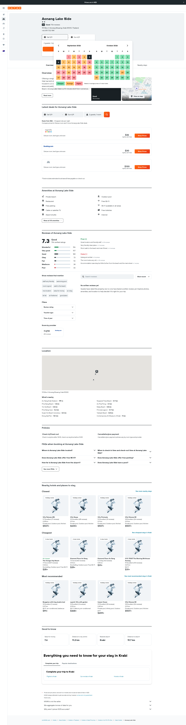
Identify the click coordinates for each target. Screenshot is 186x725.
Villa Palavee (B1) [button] (49, 517)
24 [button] (79, 72)
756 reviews (55, 25)
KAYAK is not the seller (52, 701)
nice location (47, 291)
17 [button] (79, 67)
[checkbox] (52, 332)
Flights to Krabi (52, 676)
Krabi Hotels (118, 720)
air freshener (53, 295)
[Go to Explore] (3, 34)
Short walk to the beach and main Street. (98, 248)
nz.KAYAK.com (46, 720)
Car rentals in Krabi (86, 676)
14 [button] (63, 67)
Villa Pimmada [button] (103, 517)
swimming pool (62, 281)
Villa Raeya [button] (74, 517)
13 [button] (58, 67)
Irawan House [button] (102, 602)
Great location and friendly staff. (95, 242)
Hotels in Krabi (118, 676)
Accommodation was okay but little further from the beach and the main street (110, 263)
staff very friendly (48, 281)
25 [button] (84, 72)
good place (63, 295)
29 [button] (69, 78)
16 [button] (74, 67)
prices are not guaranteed (84, 695)
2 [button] (122, 57)
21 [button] (63, 72)
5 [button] (89, 57)
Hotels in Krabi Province (88, 720)
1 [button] (68, 57)
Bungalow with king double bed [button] (54, 602)
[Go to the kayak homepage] (14, 8)
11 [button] (84, 62)
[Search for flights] (3, 14)
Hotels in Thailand (73, 720)
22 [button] (69, 72)
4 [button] (84, 57)
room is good (47, 286)
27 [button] (58, 78)
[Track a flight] (3, 39)
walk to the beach (60, 286)
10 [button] (79, 62)
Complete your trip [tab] (52, 663)
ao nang (69, 291)
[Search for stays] (3, 19)
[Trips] (3, 45)
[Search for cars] (3, 23)
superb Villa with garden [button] (79, 602)
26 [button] (89, 72)
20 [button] (58, 72)
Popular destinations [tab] (69, 663)
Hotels (55, 720)
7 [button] (63, 62)
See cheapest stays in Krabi (142, 533)
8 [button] (68, 62)
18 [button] (84, 67)
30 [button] (74, 78)
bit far (44, 295)
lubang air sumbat (90, 257)
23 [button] (74, 72)
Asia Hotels (62, 720)
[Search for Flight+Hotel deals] (3, 28)
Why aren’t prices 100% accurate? (57, 709)
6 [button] (58, 62)
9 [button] (122, 62)
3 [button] (79, 57)
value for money (59, 291)
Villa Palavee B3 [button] (130, 517)
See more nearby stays (144, 491)
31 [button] (127, 78)
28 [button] (64, 78)
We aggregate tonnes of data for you (58, 705)
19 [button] (89, 67)
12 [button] (89, 62)
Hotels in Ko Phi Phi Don (105, 720)
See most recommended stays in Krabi (138, 576)
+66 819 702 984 (48, 30)
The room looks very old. (93, 260)
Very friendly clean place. (92, 245)
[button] (183, 2)
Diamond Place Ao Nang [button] (78, 558)
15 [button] (69, 67)
